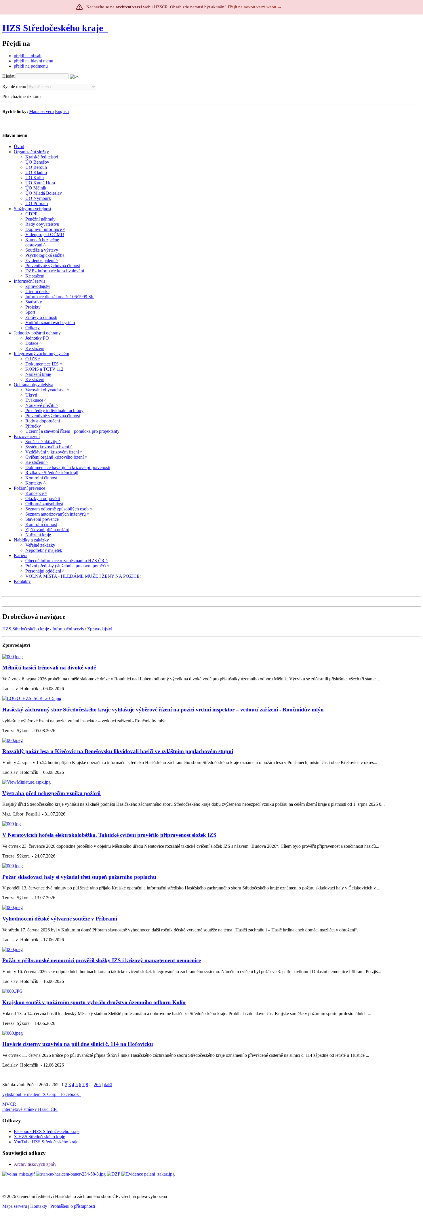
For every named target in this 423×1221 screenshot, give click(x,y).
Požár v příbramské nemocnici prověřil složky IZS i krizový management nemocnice (101, 960)
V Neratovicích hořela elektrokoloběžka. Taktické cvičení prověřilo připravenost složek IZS (109, 835)
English (62, 111)
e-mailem (32, 1094)
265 (97, 1084)
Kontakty (38, 1206)
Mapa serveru (41, 111)
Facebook (70, 1094)
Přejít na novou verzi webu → (255, 7)
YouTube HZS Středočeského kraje (46, 1141)
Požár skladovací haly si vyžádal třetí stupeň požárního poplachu (79, 877)
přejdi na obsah (27, 55)
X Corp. (51, 1094)
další (108, 1084)
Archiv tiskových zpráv (35, 1164)
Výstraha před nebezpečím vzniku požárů (51, 793)
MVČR (9, 1104)
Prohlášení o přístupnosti (72, 1206)
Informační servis (68, 628)
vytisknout (11, 1094)
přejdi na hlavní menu (33, 60)
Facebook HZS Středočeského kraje (46, 1131)
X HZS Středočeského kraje (39, 1136)
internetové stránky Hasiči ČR (29, 1109)
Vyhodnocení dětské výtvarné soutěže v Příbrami (59, 919)
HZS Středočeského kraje (52, 28)
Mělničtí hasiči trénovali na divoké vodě (49, 668)
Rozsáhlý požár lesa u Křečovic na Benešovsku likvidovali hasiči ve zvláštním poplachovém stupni (117, 751)
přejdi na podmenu (31, 66)
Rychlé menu (14, 86)
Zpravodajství (99, 628)
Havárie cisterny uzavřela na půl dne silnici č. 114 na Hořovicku (77, 1044)
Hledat (8, 76)
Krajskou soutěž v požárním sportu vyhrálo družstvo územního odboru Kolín (94, 1002)
